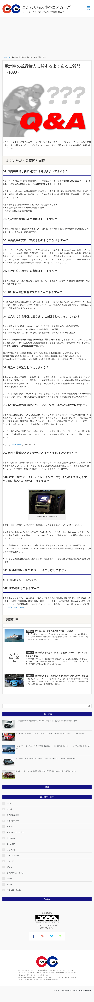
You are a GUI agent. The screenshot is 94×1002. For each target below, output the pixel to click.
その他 (9, 809)
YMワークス (51, 925)
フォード (10, 861)
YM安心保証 (15, 444)
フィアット (11, 850)
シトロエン (11, 838)
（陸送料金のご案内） (16, 607)
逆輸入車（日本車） (14, 890)
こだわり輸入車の (46, 7)
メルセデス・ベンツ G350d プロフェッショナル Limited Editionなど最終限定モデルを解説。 (46, 758)
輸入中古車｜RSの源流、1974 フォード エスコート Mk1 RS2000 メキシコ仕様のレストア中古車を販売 (50, 733)
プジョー (10, 867)
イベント (10, 826)
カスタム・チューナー (15, 832)
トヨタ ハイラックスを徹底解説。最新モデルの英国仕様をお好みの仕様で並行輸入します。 (46, 771)
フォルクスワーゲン (14, 855)
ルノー (9, 879)
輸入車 (9, 884)
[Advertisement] (47, 36)
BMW (9, 803)
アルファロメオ (13, 821)
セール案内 (11, 844)
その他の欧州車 (13, 815)
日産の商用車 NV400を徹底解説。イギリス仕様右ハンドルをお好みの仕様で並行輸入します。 (47, 721)
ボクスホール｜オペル (15, 873)
